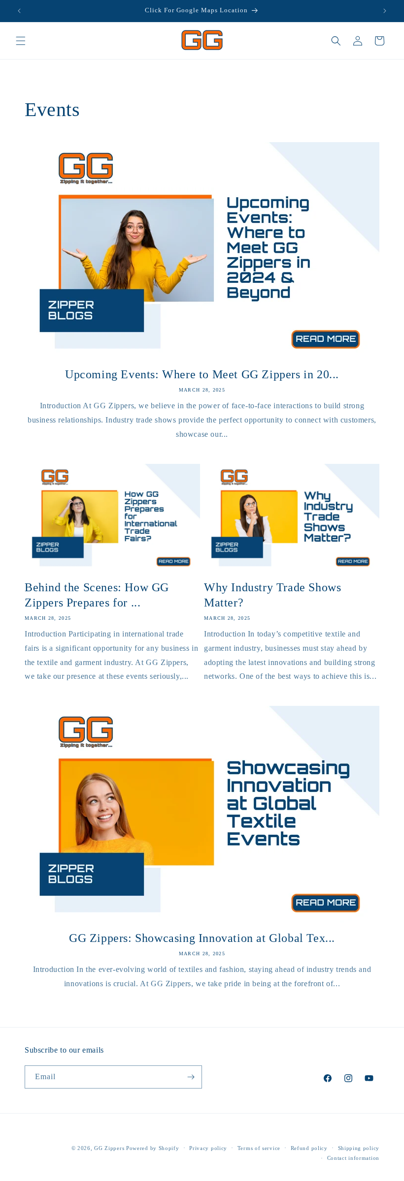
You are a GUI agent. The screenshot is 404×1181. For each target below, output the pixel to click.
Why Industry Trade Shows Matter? (272, 595)
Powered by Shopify (152, 1148)
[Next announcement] (385, 11)
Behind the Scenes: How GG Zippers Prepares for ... (97, 595)
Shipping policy (359, 1148)
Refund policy (309, 1148)
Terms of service (258, 1148)
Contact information (353, 1158)
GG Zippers (109, 1148)
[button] (21, 41)
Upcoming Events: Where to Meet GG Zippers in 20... (202, 374)
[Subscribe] (191, 1077)
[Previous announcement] (19, 11)
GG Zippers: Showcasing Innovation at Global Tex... (202, 938)
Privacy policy (208, 1148)
